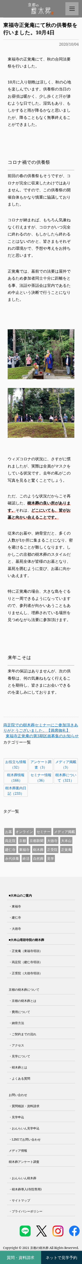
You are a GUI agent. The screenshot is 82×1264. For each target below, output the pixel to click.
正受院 (52, 849)
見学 (50, 858)
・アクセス (16, 1045)
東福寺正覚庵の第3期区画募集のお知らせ (42, 735)
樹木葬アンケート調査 (24, 1162)
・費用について (19, 1012)
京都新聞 (37, 840)
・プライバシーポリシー (25, 1211)
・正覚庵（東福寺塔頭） (25, 951)
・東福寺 (15, 906)
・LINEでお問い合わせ (25, 1139)
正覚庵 (66, 849)
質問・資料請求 (20, 1257)
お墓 (8, 831)
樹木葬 (38, 849)
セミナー (44, 831)
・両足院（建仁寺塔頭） (25, 962)
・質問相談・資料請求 (24, 1106)
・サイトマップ (19, 1200)
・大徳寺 (15, 928)
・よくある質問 (19, 1078)
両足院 (10, 840)
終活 (26, 858)
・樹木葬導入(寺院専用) (25, 1189)
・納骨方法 (16, 1023)
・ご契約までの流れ (22, 1034)
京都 (22, 840)
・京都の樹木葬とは (22, 1001)
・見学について (19, 1056)
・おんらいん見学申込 (24, 1128)
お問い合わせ (18, 1095)
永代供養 (12, 858)
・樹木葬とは (18, 1067)
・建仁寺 (15, 917)
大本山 (66, 840)
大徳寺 (52, 840)
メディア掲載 (64, 831)
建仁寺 (10, 849)
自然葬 (38, 858)
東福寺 (24, 849)
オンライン (24, 831)
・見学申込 (16, 1117)
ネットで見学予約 (61, 1257)
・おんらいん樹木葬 (22, 1178)
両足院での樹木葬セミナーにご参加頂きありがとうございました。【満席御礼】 (40, 727)
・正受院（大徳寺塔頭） (25, 973)
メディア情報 (18, 1150)
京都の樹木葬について (24, 989)
